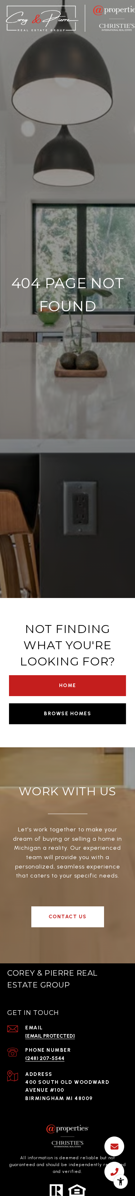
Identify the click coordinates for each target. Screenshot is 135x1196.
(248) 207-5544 (44, 1058)
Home (67, 685)
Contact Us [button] (68, 917)
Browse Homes (67, 714)
